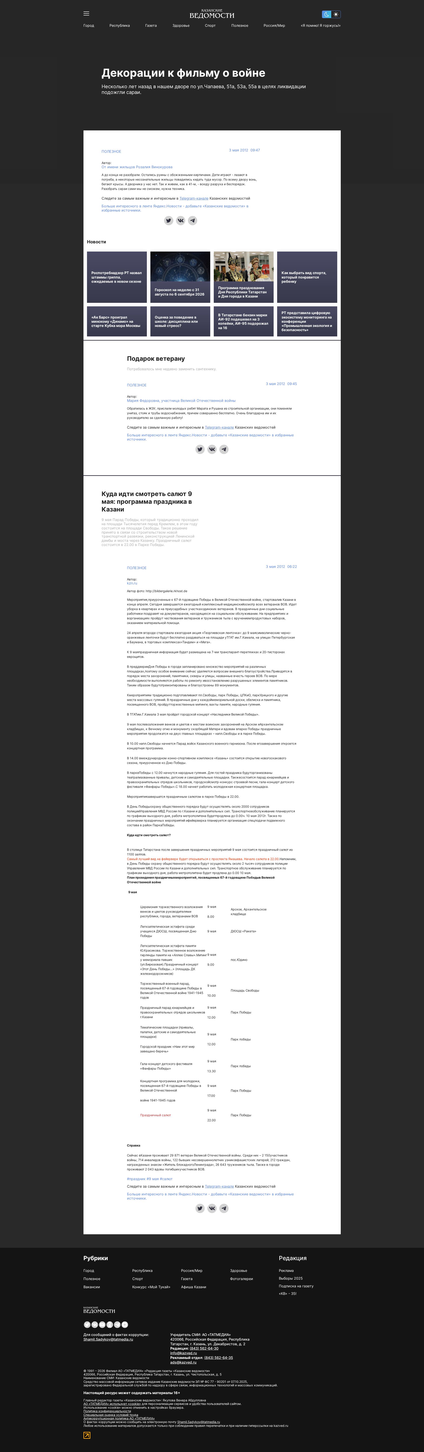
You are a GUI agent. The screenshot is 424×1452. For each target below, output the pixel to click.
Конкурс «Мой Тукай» (151, 1287)
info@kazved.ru (183, 1353)
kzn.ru (132, 583)
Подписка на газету (296, 1286)
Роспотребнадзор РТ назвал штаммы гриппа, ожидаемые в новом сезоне (116, 277)
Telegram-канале (194, 198)
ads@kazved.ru (183, 1362)
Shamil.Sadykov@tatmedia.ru (108, 1339)
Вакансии (91, 1287)
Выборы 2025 (291, 1278)
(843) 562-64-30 (204, 1348)
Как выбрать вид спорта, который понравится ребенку (304, 277)
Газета (151, 25)
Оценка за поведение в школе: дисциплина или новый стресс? (176, 321)
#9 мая (153, 1179)
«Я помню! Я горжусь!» (321, 25)
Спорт (210, 25)
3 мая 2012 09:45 (281, 384)
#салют (166, 1179)
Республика (120, 25)
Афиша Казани (193, 1287)
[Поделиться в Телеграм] (192, 220)
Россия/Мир (274, 25)
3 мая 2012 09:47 (244, 150)
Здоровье (180, 25)
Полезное (239, 25)
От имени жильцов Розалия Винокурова (137, 167)
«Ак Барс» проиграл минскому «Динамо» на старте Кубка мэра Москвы (115, 321)
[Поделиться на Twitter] (168, 220)
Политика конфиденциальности (107, 1411)
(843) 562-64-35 (218, 1357)
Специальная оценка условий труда (110, 1415)
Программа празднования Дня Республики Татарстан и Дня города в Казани (242, 292)
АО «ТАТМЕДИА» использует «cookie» (112, 1404)
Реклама (286, 1270)
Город (88, 25)
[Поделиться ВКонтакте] (180, 220)
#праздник (137, 1179)
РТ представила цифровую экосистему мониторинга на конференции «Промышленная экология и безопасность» (307, 321)
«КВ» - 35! (287, 1293)
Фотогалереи (241, 1278)
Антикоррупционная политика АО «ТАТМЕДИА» (119, 1418)
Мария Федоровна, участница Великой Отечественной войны (181, 401)
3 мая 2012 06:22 (281, 567)
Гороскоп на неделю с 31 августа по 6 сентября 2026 (179, 292)
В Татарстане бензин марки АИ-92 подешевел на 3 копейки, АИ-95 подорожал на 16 (243, 321)
